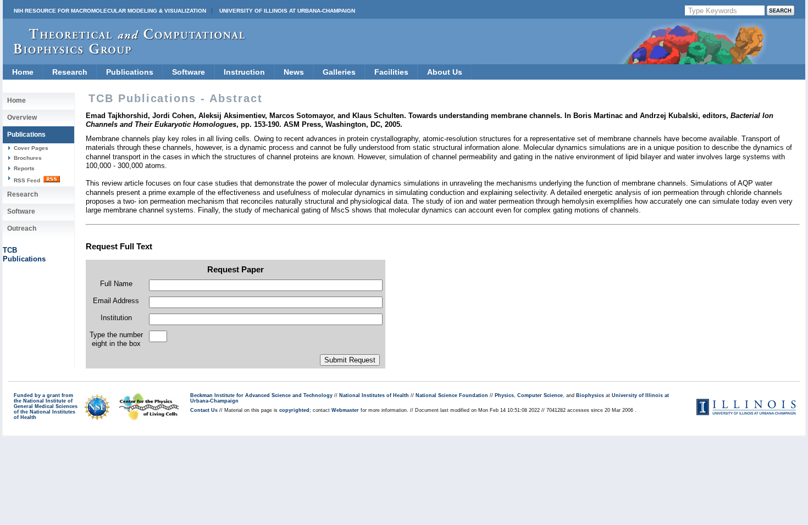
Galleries (339, 72)
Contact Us (204, 410)
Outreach (21, 228)
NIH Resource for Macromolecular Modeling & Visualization (110, 11)
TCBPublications (24, 254)
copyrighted (294, 410)
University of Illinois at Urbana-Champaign (287, 11)
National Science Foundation (452, 395)
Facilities (391, 72)
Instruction (244, 72)
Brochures (28, 158)
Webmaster (345, 410)
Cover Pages (31, 148)
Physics (504, 395)
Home (23, 72)
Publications (129, 72)
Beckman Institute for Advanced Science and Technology (261, 395)
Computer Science (540, 395)
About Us (444, 72)
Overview (22, 117)
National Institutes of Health (374, 395)
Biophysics (590, 395)
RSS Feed (28, 180)
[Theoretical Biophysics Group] (124, 52)
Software (188, 72)
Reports (24, 168)
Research (69, 72)
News (294, 72)
